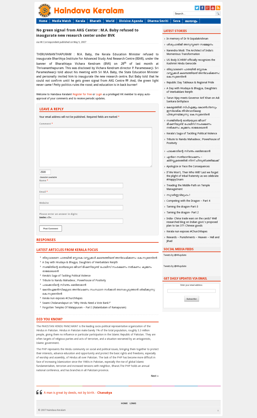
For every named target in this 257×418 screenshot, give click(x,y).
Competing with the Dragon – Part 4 (188, 200)
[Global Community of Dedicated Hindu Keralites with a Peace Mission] (80, 17)
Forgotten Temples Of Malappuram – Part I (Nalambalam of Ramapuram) (84, 307)
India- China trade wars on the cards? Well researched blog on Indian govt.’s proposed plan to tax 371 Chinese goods (192, 222)
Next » (155, 375)
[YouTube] (213, 9)
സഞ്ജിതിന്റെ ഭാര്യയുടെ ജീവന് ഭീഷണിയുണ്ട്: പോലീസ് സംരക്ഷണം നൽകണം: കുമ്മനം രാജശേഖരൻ (189, 124)
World (110, 21)
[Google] (207, 9)
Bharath (95, 21)
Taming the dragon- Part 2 (183, 212)
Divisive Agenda (131, 21)
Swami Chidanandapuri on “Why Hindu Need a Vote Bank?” (76, 302)
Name (43, 180)
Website (44, 203)
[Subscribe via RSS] (218, 9)
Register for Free (82, 94)
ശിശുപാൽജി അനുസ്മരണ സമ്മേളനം (190, 44)
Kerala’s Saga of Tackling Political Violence (66, 275)
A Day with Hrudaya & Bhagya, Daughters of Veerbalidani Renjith (80, 262)
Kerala (80, 21)
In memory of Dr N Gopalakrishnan (187, 38)
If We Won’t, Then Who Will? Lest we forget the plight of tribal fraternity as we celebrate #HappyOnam (192, 176)
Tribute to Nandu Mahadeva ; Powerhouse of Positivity (74, 280)
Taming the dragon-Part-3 (182, 206)
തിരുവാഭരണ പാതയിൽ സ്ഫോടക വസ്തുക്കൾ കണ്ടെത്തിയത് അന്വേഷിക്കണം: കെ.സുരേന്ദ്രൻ (99, 257)
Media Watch (61, 21)
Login (99, 94)
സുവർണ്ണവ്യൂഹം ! (178, 194)
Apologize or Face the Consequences (188, 166)
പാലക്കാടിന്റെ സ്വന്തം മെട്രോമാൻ (64, 284)
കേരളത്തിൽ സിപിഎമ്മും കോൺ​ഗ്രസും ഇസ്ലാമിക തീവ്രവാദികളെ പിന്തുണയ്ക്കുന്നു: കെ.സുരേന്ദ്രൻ (192, 111)
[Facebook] (202, 9)
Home (43, 21)
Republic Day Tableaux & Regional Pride (190, 82)
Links (133, 403)
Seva (176, 21)
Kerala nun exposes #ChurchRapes (62, 298)
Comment (46, 123)
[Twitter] (197, 9)
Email (43, 192)
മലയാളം (191, 21)
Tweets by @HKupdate (174, 255)
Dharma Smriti (158, 21)
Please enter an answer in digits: (58, 214)
